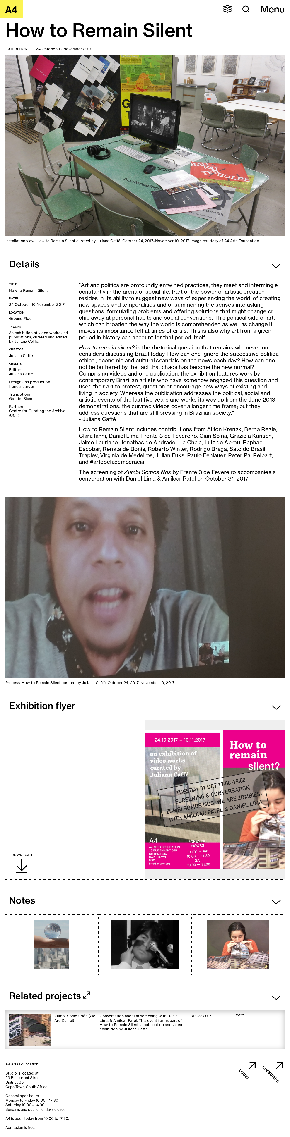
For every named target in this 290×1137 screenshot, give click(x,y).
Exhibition (16, 49)
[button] (227, 8)
